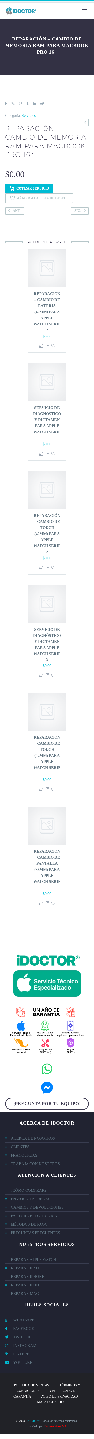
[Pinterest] (20, 103)
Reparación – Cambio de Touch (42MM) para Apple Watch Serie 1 (47, 755)
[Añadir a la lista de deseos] (53, 346)
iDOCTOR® (33, 1421)
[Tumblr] (27, 103)
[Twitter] (13, 103)
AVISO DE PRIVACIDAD (59, 1396)
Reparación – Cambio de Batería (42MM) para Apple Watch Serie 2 (47, 312)
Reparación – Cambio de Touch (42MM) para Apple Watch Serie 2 (47, 533)
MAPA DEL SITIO (50, 1402)
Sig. (77, 211)
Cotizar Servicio (32, 188)
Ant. (16, 211)
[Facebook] (6, 103)
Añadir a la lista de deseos (42, 198)
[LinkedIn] (35, 103)
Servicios (29, 115)
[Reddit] (42, 103)
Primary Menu (84, 11)
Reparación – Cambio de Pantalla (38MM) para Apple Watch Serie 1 (47, 869)
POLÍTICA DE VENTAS (31, 1385)
